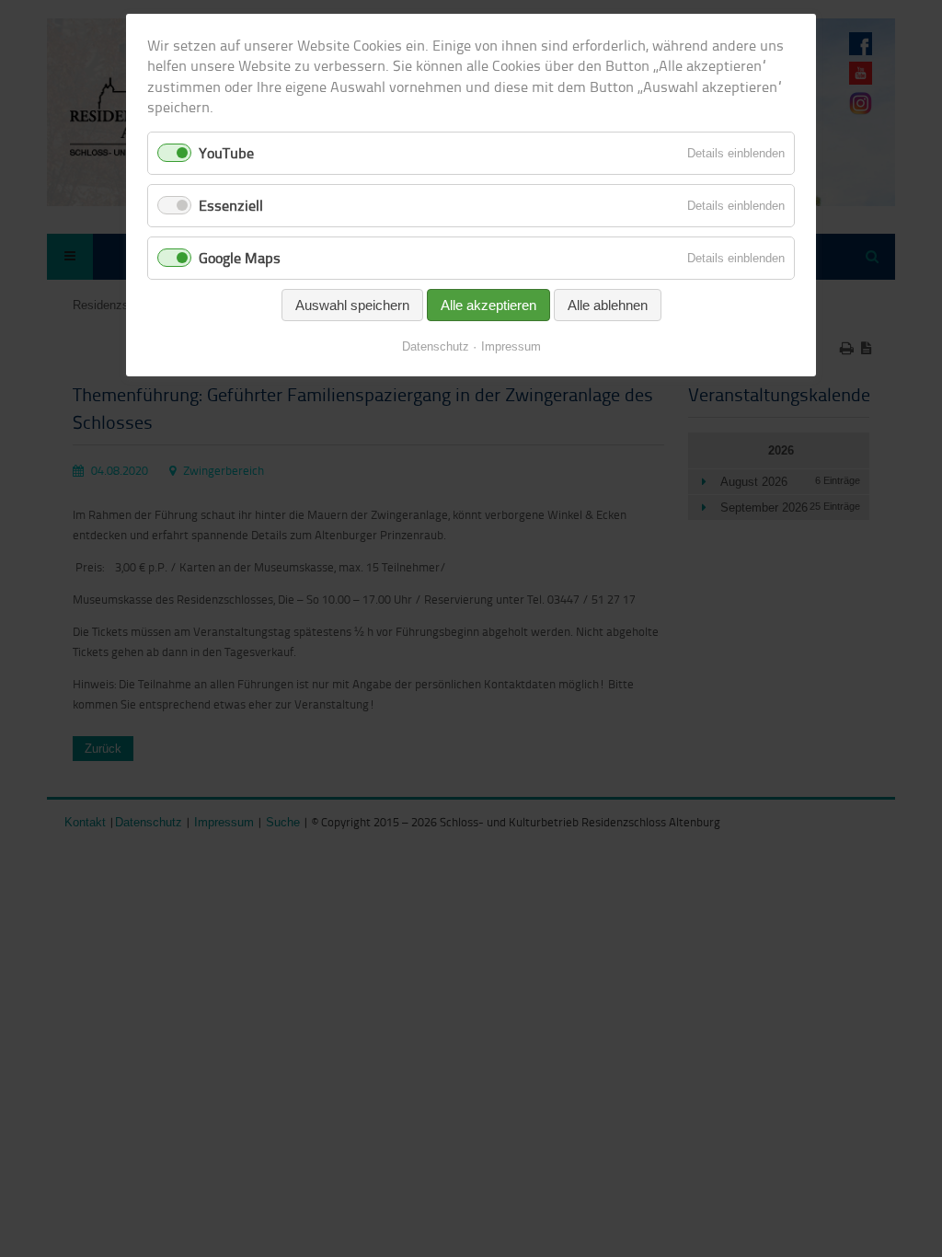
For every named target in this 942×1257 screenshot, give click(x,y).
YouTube (226, 153)
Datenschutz (435, 346)
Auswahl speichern (352, 305)
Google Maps (240, 258)
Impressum (511, 346)
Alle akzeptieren (488, 305)
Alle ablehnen (608, 305)
